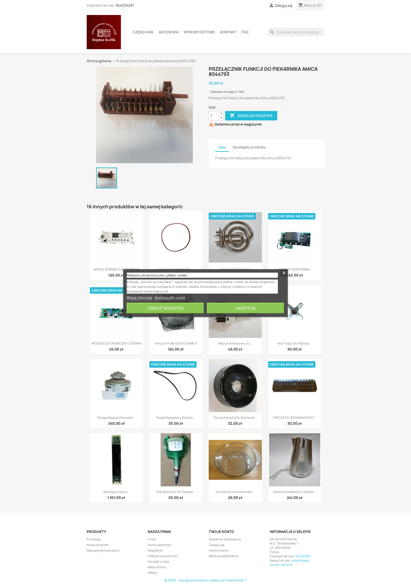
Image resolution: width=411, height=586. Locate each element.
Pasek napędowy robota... (175, 418)
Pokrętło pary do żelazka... (175, 492)
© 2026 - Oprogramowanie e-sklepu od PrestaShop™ (205, 580)
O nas (152, 539)
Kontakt (228, 32)
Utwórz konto (219, 550)
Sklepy (152, 573)
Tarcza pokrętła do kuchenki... (235, 418)
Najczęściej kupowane (103, 550)
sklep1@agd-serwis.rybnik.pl (290, 562)
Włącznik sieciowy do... (235, 343)
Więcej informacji (139, 297)
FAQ (245, 32)
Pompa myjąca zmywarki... (116, 418)
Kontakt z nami (158, 561)
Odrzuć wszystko (165, 308)
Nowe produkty (98, 545)
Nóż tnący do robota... (294, 343)
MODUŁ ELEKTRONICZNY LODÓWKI (116, 343)
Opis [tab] (222, 147)
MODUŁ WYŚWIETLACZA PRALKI (116, 269)
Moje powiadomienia (223, 556)
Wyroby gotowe (199, 32)
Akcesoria (169, 32)
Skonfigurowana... (116, 492)
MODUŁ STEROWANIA (294, 269)
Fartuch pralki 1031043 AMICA (176, 343)
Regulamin (155, 550)
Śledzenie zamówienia (225, 539)
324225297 (124, 5)
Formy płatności (159, 545)
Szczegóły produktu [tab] (249, 147)
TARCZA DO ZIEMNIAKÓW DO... (295, 418)
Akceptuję (246, 308)
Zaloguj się (217, 545)
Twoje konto (221, 531)
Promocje (94, 539)
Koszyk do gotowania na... (235, 492)
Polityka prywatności (163, 556)
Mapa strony (157, 567)
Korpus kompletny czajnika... (294, 492)
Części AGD (143, 32)
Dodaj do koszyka (251, 115)
